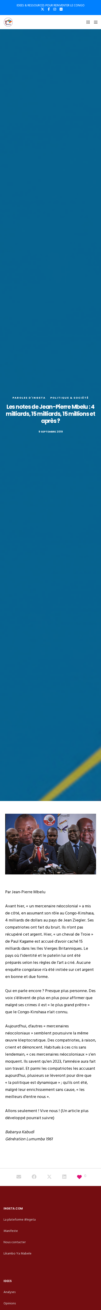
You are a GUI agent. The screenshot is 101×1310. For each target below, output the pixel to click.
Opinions (10, 1303)
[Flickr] (61, 9)
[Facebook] (49, 9)
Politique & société (69, 398)
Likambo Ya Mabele (17, 1253)
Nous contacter (15, 1242)
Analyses (10, 1292)
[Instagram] (54, 9)
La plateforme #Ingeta (20, 1219)
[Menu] (94, 22)
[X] (42, 9)
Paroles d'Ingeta (29, 398)
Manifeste (11, 1231)
